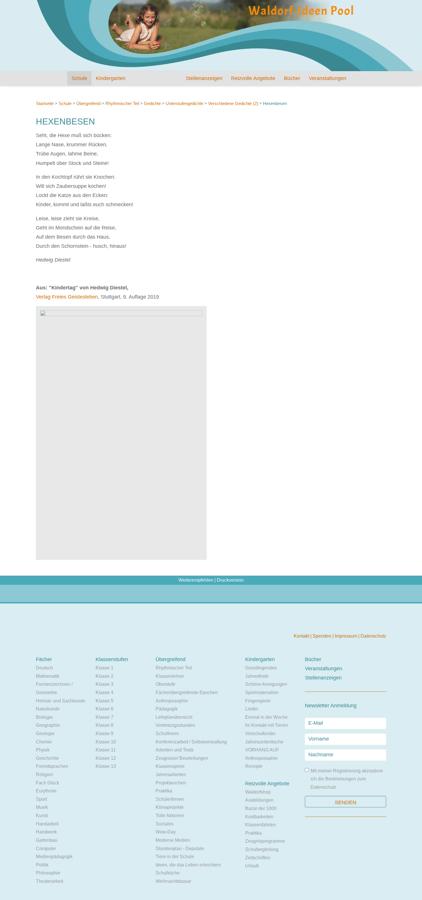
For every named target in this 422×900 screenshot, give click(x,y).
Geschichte (47, 758)
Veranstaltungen (327, 78)
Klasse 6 (104, 708)
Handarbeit (47, 823)
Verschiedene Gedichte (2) (233, 103)
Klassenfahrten (260, 824)
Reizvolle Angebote (253, 78)
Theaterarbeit (49, 881)
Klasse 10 (106, 741)
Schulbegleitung (261, 849)
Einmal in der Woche (266, 717)
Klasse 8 (104, 725)
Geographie (48, 725)
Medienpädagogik (54, 856)
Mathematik (47, 676)
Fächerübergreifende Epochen (187, 692)
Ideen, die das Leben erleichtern (188, 864)
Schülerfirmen (170, 799)
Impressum (346, 636)
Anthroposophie (172, 700)
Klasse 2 (104, 676)
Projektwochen (171, 782)
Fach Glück (47, 782)
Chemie (44, 741)
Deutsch (44, 667)
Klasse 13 (106, 766)
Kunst (42, 815)
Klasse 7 (104, 717)
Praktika (164, 790)
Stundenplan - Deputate (180, 848)
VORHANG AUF (262, 749)
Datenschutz (373, 636)
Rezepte (253, 766)
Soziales (164, 823)
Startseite (45, 103)
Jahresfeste (257, 676)
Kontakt (302, 636)
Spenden (322, 636)
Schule (79, 78)
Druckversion (230, 580)
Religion (44, 774)
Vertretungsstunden (175, 725)
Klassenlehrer (170, 676)
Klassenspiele (170, 766)
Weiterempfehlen (196, 580)
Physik (43, 749)
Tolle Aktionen (170, 815)
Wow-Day (166, 831)
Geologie (45, 733)
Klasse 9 (104, 733)
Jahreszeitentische (264, 741)
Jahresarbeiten (171, 774)
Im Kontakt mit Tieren (266, 725)
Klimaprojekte (170, 807)
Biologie (44, 717)
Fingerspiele (258, 700)
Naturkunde (48, 708)
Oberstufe (165, 684)
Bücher (292, 78)
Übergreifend (88, 103)
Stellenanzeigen (204, 78)
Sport (41, 799)
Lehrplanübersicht (174, 717)
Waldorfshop (258, 792)
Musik (42, 807)
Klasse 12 (106, 758)
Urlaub (252, 865)
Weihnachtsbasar (173, 881)
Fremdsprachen (52, 766)
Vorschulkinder (260, 733)
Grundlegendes (261, 667)
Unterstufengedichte (184, 103)
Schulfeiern (167, 733)
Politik (42, 864)
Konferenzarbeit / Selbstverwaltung (191, 741)
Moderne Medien (173, 840)
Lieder (251, 708)
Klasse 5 (104, 700)
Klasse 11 (106, 749)
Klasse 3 (104, 684)
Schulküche (168, 872)
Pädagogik (167, 708)
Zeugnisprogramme (265, 841)
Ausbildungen (259, 800)
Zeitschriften (257, 857)
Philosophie (48, 872)
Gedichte (152, 103)
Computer (46, 848)
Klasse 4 (104, 692)
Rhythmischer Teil (122, 103)
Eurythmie (46, 790)
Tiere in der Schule (175, 856)
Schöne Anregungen (266, 684)
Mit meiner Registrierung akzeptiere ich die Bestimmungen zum (347, 779)
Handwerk (46, 831)
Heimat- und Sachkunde (60, 700)
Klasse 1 (104, 667)
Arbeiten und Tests (174, 749)
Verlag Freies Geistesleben (67, 297)
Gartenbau (46, 840)
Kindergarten (110, 78)
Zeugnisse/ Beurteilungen (182, 758)
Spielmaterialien (261, 692)
